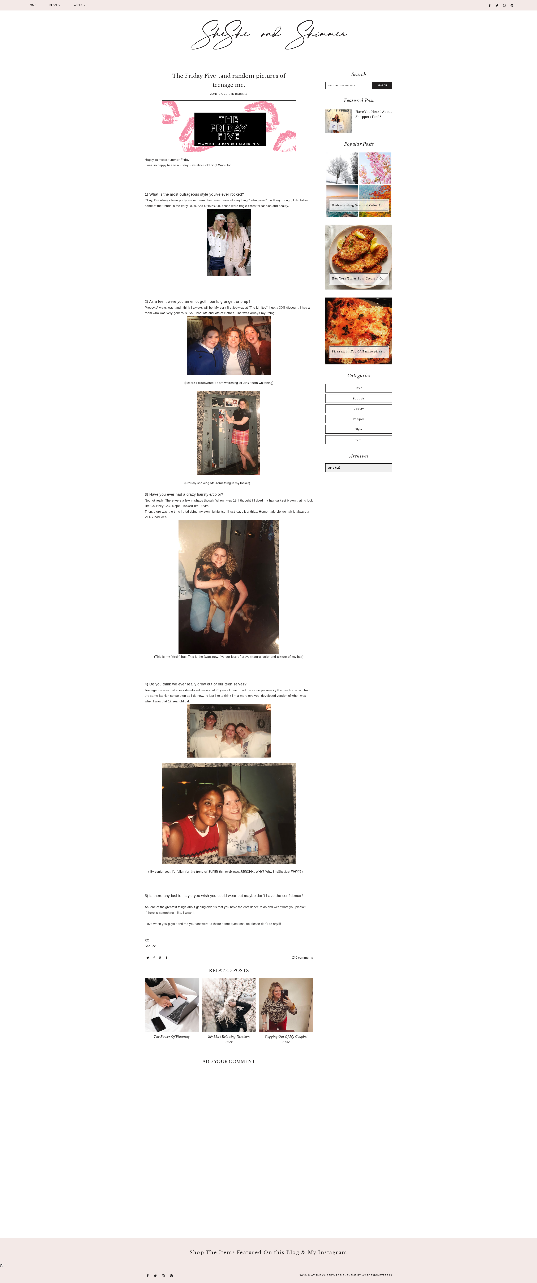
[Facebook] (490, 6)
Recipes (359, 419)
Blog (53, 5)
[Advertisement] (229, 1192)
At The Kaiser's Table (327, 1275)
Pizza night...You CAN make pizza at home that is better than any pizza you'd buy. (359, 351)
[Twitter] (496, 6)
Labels (77, 5)
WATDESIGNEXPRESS (377, 1275)
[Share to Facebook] (154, 957)
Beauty (359, 409)
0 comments (304, 957)
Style (358, 429)
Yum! (358, 440)
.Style (359, 388)
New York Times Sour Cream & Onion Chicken (359, 278)
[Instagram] (504, 6)
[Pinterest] (512, 6)
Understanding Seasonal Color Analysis (359, 205)
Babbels (241, 94)
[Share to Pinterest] (160, 957)
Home (32, 5)
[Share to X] (148, 957)
